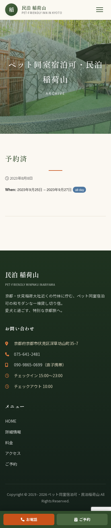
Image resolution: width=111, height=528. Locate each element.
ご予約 (11, 464)
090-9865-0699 (28, 364)
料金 (9, 442)
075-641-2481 (27, 354)
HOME (11, 421)
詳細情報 (13, 432)
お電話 (31, 519)
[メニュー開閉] (99, 9)
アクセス (13, 453)
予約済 (16, 158)
